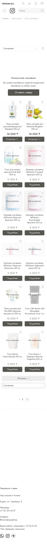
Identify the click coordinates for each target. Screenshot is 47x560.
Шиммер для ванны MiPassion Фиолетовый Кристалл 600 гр (34, 218)
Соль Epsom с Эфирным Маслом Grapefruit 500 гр (35, 357)
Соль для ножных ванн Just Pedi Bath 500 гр (12, 172)
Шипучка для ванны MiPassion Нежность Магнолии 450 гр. (12, 266)
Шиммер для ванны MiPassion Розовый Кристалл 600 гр (34, 172)
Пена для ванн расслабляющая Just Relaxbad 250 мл (12, 126)
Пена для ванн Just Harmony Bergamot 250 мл (34, 126)
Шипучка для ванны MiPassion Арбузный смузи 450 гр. (35, 266)
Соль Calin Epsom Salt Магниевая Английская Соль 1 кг (34, 311)
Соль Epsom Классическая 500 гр (12, 355)
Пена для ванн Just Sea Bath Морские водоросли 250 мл (12, 311)
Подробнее (12, 184)
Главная (5, 18)
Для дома (16, 18)
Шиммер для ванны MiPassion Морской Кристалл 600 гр (12, 217)
